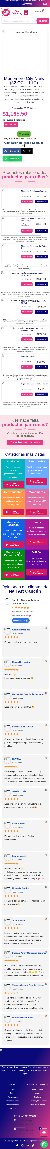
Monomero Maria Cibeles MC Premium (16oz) (32, 330)
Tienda (12, 1093)
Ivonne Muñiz (19, 855)
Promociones (12, 1097)
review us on (19, 620)
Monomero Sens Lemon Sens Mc (34, 191)
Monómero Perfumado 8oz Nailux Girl (34, 247)
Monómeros (19, 138)
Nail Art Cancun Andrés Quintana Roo (25, 601)
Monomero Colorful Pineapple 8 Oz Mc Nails (33, 275)
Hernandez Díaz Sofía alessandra (29, 694)
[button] (26, 13)
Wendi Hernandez (21, 629)
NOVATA (16, 758)
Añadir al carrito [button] (27, 201)
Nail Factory (30, 138)
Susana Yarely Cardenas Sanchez (29, 952)
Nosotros (12, 1108)
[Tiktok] (33, 1145)
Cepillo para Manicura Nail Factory (34, 384)
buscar (43, 21)
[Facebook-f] (17, 1145)
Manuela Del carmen (22, 1017)
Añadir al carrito (11, 124)
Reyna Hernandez (21, 661)
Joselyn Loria (19, 791)
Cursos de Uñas (12, 1101)
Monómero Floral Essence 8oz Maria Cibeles (33, 220)
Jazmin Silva (18, 920)
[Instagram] (22, 1145)
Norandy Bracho (20, 888)
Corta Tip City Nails (28, 356)
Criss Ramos (18, 823)
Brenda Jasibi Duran (22, 726)
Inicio (12, 1089)
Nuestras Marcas (12, 1105)
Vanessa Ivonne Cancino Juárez (28, 985)
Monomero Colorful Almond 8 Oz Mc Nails (33, 302)
